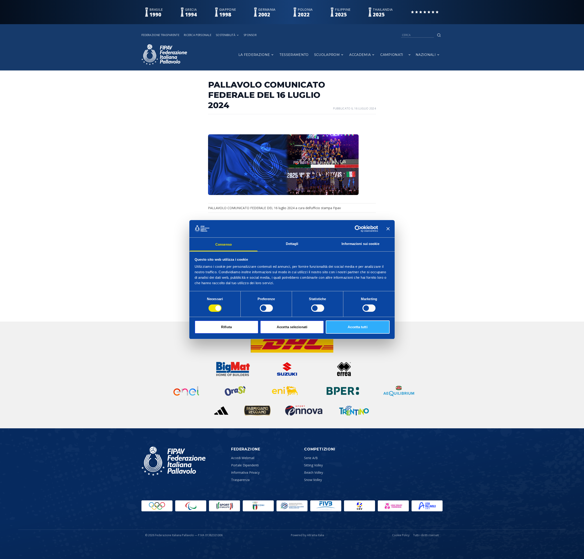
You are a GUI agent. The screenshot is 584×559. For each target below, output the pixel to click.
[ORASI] (235, 390)
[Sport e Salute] (224, 505)
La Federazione (254, 55)
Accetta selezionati (292, 327)
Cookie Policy (400, 535)
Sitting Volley (313, 465)
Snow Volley (313, 480)
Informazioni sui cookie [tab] (360, 244)
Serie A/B (311, 458)
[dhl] (292, 343)
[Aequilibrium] (398, 390)
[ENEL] (187, 390)
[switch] (266, 308)
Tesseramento (293, 55)
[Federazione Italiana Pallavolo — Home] (164, 54)
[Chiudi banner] (388, 228)
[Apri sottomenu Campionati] (409, 54)
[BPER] (343, 390)
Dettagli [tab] (292, 244)
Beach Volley (313, 472)
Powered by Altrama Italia (307, 535)
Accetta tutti (357, 327)
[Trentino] (354, 411)
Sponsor (250, 35)
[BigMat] (233, 369)
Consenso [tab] (223, 244)
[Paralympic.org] (190, 505)
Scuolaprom (327, 55)
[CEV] (359, 505)
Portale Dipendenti (245, 465)
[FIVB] (325, 505)
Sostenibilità (225, 35)
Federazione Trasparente (160, 35)
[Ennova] (303, 411)
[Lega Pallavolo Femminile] (393, 505)
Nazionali (426, 55)
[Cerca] (439, 35)
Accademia (360, 55)
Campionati (391, 55)
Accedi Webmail (242, 458)
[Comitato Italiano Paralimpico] (292, 505)
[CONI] (258, 505)
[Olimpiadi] (156, 505)
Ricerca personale (197, 35)
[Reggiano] (257, 411)
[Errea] (344, 369)
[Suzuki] (285, 369)
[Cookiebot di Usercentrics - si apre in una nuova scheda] (358, 228)
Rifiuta (226, 327)
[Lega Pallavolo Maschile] (427, 505)
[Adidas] (221, 411)
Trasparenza (240, 480)
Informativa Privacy (245, 472)
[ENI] (285, 390)
